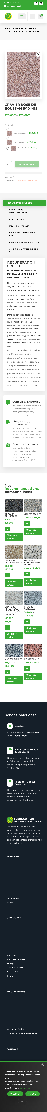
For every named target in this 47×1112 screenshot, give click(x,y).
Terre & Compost (15, 968)
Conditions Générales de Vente (22, 1033)
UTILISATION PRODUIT (19, 226)
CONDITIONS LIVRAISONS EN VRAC (22, 234)
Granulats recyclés (16, 959)
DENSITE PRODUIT (17, 219)
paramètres (25, 1088)
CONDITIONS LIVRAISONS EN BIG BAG (23, 250)
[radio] (23, 131)
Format (9, 125)
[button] (38, 54)
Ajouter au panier (27, 164)
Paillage (11, 963)
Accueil (9, 28)
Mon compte (13, 898)
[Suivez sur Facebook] (36, 3)
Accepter (15, 1094)
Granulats (20, 28)
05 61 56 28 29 (13, 3)
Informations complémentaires (18, 211)
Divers (10, 976)
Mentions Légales (15, 1029)
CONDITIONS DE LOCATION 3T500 (24, 242)
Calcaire (32, 28)
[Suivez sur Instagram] (41, 3)
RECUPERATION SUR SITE (20, 203)
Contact (10, 902)
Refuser (32, 1094)
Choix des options (12, 537)
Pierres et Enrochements (19, 972)
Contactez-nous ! (14, 6)
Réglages (23, 1101)
